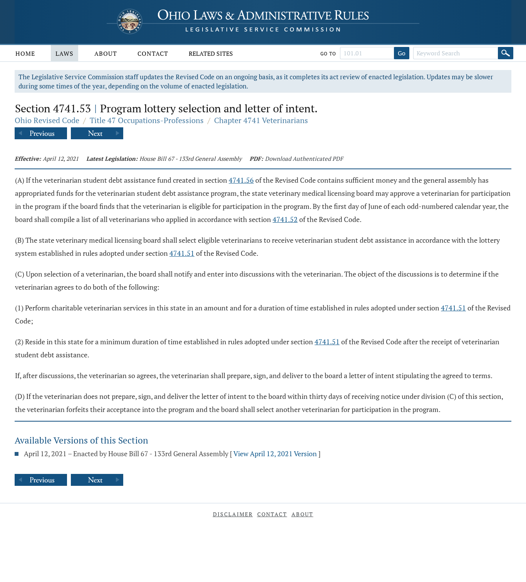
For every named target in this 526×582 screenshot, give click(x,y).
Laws (64, 53)
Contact (152, 53)
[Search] (505, 53)
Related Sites (211, 53)
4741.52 (285, 219)
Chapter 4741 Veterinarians (261, 120)
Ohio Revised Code (47, 120)
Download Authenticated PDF (304, 158)
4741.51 (181, 253)
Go (401, 53)
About (105, 53)
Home (25, 53)
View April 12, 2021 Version (275, 453)
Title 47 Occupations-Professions (147, 120)
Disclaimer (233, 514)
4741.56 (241, 180)
